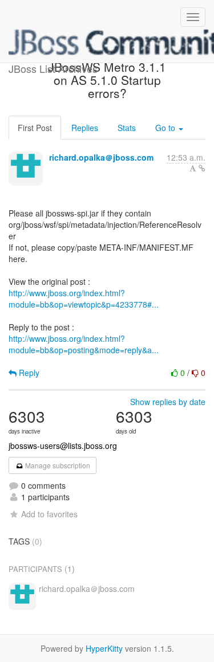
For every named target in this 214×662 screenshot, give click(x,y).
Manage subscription (56, 465)
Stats (127, 127)
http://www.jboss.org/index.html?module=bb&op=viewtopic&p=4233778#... (84, 298)
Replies (84, 127)
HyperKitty (104, 648)
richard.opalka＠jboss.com (101, 157)
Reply (28, 372)
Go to (166, 127)
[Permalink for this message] (202, 168)
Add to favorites (49, 514)
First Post (35, 127)
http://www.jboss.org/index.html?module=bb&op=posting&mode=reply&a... (84, 344)
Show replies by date (167, 401)
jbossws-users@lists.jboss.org (63, 445)
